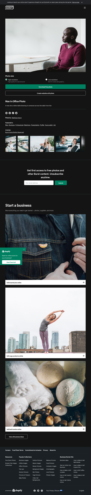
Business (12, 125)
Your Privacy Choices (53, 490)
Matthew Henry (17, 117)
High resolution (13, 80)
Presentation (35, 125)
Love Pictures (50, 472)
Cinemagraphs (50, 469)
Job (54, 125)
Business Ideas (64, 460)
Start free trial (11, 262)
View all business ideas (16, 436)
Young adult (49, 125)
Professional (19, 125)
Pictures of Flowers (24, 475)
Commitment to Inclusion (33, 450)
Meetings (27, 125)
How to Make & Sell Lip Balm (65, 471)
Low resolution (53, 80)
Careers (7, 450)
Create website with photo (45, 93)
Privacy (45, 450)
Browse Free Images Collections (11, 464)
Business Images (24, 460)
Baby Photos (22, 478)
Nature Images (37, 463)
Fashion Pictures (37, 460)
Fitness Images (50, 475)
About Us (53, 450)
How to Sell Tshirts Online (65, 481)
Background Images (38, 469)
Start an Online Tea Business (65, 466)
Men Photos (36, 472)
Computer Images (51, 466)
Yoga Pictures (36, 475)
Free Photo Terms (17, 450)
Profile (42, 125)
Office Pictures (23, 466)
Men (6, 125)
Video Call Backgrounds (36, 479)
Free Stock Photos (10, 460)
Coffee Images (23, 463)
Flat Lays (21, 469)
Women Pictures (23, 472)
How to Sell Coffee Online (79, 471)
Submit (60, 183)
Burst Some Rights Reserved (14, 132)
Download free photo (45, 87)
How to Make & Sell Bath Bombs (79, 461)
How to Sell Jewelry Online (65, 476)
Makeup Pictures (51, 460)
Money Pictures (37, 466)
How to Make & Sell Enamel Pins (79, 466)
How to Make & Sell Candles (79, 476)
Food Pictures (50, 463)
